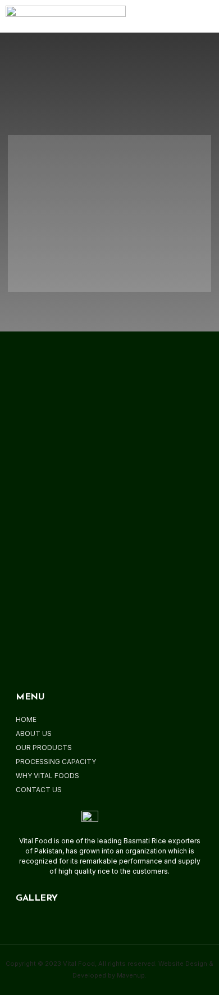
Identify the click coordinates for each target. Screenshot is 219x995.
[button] (188, 16)
